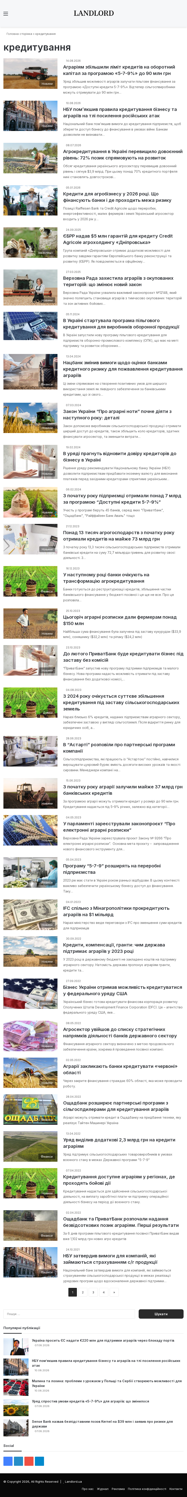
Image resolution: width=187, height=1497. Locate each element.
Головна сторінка (19, 34)
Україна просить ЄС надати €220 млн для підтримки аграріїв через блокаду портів (103, 1340)
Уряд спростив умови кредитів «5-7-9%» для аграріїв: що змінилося (90, 1401)
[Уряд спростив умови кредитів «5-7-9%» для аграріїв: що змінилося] (16, 1407)
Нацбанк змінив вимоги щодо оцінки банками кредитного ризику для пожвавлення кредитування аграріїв (123, 369)
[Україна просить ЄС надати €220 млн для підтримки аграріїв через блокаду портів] (16, 1346)
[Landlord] (93, 13)
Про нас (88, 1489)
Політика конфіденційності (147, 1489)
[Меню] (5, 15)
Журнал (103, 1489)
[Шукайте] (181, 15)
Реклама (118, 1489)
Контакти (175, 1489)
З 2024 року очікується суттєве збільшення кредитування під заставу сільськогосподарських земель (121, 702)
